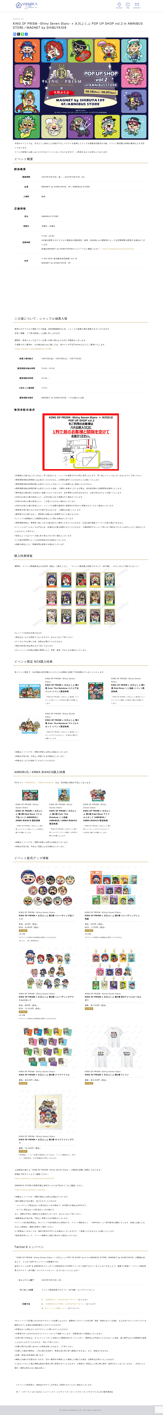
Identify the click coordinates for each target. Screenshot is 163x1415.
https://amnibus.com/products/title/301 (34, 1178)
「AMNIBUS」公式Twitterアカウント (61, 1299)
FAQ (127, 8)
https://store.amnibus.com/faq (30, 1190)
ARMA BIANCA (46, 782)
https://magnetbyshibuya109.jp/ (118, 249)
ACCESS (119, 8)
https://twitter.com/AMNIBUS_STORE (33, 349)
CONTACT (137, 8)
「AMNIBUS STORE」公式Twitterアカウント (65, 1304)
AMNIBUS (30, 782)
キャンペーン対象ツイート (56, 1308)
